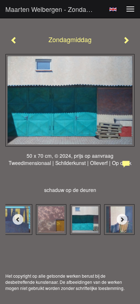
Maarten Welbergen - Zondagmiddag (53, 9)
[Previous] (18, 219)
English (113, 9)
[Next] (122, 219)
